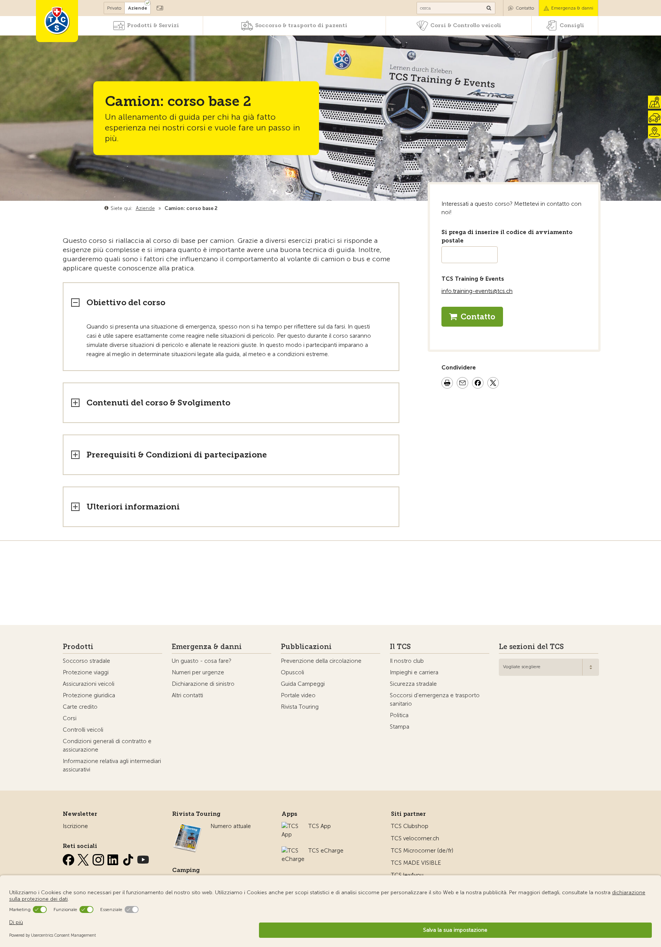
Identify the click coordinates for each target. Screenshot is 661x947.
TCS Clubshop (409, 826)
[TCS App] (291, 826)
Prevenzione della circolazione (321, 660)
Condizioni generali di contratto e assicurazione (107, 745)
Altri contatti (187, 695)
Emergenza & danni (572, 8)
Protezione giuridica (89, 695)
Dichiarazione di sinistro (203, 683)
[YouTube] (143, 858)
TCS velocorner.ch (415, 838)
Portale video (298, 695)
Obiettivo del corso (125, 302)
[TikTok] (128, 858)
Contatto (525, 8)
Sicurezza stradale (413, 683)
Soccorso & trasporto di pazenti (301, 25)
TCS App (319, 826)
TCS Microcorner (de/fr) (422, 850)
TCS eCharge (326, 850)
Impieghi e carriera (414, 672)
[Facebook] (69, 858)
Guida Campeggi (303, 683)
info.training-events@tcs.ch (477, 291)
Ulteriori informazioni (133, 506)
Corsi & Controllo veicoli (465, 25)
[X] (84, 858)
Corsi (70, 718)
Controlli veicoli (83, 729)
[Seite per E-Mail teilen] (462, 384)
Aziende (137, 8)
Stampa (399, 726)
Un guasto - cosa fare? (201, 660)
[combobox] (549, 667)
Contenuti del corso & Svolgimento (158, 402)
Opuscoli (292, 672)
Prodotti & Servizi (153, 25)
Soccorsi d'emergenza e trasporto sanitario (435, 699)
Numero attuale (230, 826)
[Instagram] (99, 858)
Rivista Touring (300, 706)
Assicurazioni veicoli (88, 683)
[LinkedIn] (113, 858)
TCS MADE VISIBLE (416, 862)
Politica (399, 715)
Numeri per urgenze (198, 672)
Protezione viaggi (86, 672)
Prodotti (78, 647)
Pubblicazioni (306, 647)
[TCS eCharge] (293, 850)
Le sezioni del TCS (531, 647)
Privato (114, 8)
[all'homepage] (57, 21)
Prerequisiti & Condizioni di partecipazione (176, 454)
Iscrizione (75, 826)
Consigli (572, 25)
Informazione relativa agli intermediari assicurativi (112, 765)
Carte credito (80, 706)
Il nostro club (407, 660)
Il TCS (400, 647)
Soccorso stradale (86, 660)
